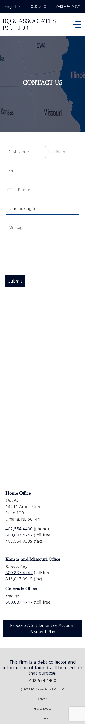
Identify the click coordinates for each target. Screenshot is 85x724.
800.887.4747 (19, 535)
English (13, 6)
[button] (78, 24)
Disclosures (42, 718)
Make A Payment (68, 6)
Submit (15, 281)
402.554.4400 (37, 6)
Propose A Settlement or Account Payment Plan (42, 629)
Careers (42, 699)
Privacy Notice (42, 708)
